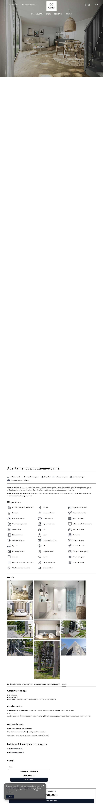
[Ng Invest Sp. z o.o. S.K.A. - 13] (73, 647)
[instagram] (89, 4)
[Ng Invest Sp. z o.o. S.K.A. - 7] (46, 630)
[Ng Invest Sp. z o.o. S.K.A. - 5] (20, 611)
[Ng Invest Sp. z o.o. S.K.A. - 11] (20, 630)
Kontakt (69, 14)
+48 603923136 (13, 5)
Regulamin (58, 14)
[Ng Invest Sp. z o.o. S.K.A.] (51, 6)
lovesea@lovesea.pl (31, 5)
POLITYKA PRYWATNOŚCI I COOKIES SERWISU (18, 788)
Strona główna (37, 14)
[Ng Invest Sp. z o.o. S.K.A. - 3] (60, 600)
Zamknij (10, 797)
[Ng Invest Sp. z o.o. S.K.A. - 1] (20, 590)
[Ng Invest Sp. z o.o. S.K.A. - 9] (73, 629)
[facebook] (85, 4)
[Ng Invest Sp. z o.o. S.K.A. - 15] (20, 648)
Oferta (48, 14)
